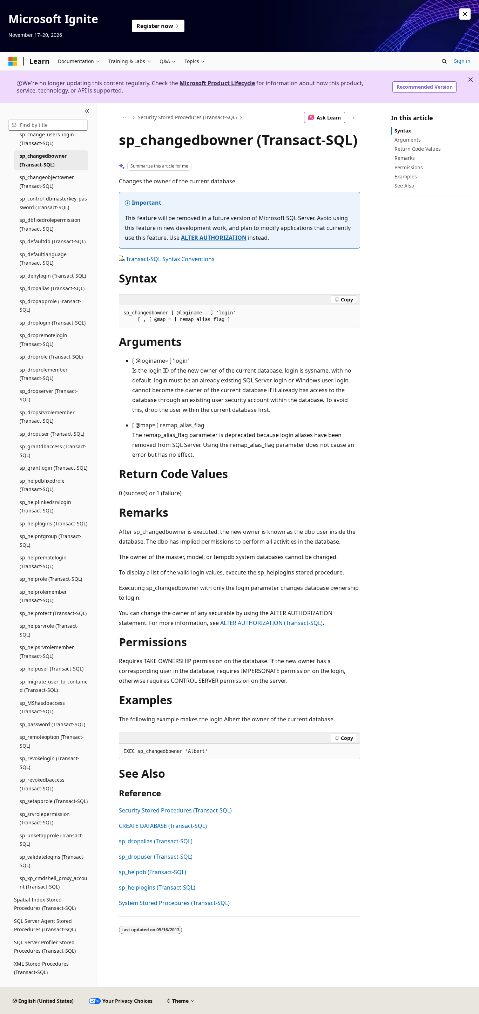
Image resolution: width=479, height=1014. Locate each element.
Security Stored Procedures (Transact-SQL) (187, 117)
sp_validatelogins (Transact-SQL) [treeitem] (52, 861)
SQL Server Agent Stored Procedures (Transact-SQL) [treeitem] (45, 925)
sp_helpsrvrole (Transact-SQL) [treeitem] (49, 630)
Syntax (402, 130)
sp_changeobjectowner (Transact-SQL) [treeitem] (47, 181)
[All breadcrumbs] (125, 117)
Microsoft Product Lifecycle (217, 83)
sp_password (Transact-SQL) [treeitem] (52, 724)
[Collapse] (87, 111)
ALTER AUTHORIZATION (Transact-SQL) (271, 623)
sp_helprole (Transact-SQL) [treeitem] (51, 579)
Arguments (407, 139)
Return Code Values (417, 148)
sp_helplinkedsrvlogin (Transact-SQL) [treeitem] (45, 506)
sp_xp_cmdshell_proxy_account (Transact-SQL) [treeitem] (53, 882)
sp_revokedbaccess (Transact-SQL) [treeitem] (42, 784)
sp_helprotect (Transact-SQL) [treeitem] (53, 613)
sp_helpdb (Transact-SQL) (152, 872)
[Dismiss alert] (465, 14)
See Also (404, 185)
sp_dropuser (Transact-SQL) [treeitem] (52, 433)
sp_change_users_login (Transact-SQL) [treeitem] (47, 139)
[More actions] (354, 117)
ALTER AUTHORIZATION (214, 237)
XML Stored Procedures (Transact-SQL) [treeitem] (41, 968)
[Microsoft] (13, 61)
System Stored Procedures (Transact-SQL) (174, 903)
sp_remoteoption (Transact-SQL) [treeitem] (52, 741)
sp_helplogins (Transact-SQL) (157, 887)
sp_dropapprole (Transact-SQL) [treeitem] (50, 305)
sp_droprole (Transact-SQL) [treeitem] (51, 356)
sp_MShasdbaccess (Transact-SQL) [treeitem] (42, 707)
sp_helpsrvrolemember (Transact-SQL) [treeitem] (47, 651)
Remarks (404, 158)
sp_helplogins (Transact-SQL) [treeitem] (53, 523)
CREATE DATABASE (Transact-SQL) (163, 826)
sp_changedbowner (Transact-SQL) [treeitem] (43, 160)
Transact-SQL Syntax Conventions (170, 259)
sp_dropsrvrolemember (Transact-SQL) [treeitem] (47, 416)
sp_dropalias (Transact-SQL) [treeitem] (52, 288)
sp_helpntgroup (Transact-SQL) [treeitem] (51, 540)
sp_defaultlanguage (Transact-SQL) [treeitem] (43, 258)
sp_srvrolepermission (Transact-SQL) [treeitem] (45, 818)
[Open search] (444, 61)
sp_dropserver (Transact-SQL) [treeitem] (49, 395)
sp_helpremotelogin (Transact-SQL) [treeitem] (43, 562)
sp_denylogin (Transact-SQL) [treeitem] (53, 275)
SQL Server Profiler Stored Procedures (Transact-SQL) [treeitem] (45, 946)
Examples (405, 176)
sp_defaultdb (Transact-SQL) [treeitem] (53, 241)
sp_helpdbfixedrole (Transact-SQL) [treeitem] (42, 485)
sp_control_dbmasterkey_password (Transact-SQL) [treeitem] (53, 203)
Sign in (462, 60)
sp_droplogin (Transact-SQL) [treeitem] (53, 322)
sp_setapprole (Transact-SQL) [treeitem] (54, 801)
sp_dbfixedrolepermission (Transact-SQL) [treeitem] (50, 224)
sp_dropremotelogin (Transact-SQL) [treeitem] (43, 339)
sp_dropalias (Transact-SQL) (156, 841)
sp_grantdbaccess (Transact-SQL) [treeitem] (53, 450)
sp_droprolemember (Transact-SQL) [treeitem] (44, 374)
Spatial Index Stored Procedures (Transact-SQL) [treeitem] (45, 904)
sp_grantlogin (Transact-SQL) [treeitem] (53, 467)
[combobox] (48, 125)
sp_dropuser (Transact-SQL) (156, 856)
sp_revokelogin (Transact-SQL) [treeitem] (49, 762)
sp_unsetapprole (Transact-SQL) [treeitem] (51, 840)
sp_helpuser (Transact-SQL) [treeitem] (51, 668)
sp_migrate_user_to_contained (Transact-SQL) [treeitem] (54, 686)
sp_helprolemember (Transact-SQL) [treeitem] (43, 596)
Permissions (408, 167)
